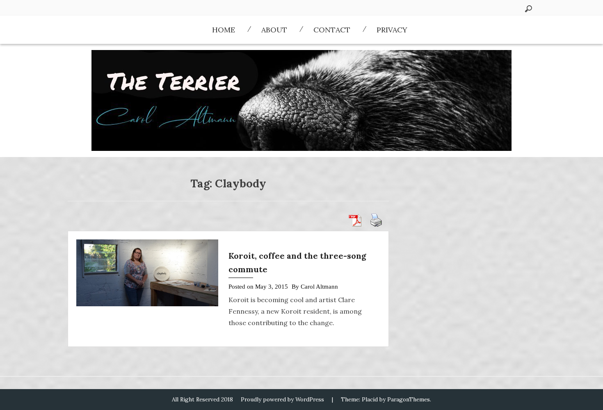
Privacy (392, 29)
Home (223, 29)
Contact (331, 29)
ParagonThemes (408, 399)
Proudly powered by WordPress (282, 399)
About (274, 29)
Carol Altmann (319, 286)
